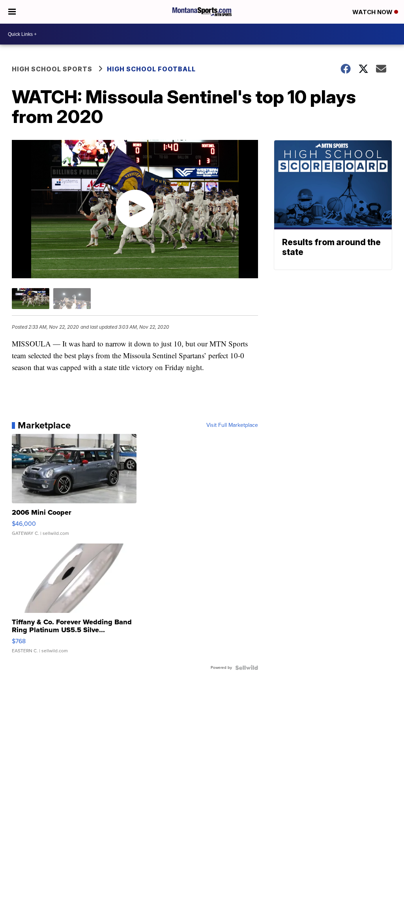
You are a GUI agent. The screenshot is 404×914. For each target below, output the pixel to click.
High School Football (151, 69)
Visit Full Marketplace (232, 425)
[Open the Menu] (12, 12)
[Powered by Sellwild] (246, 667)
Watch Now (373, 12)
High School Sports (52, 69)
